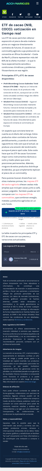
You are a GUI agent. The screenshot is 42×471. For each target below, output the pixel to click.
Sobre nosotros (25, 463)
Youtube (37, 17)
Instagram (29, 17)
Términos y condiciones (23, 320)
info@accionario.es (23, 452)
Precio (33, 252)
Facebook (12, 17)
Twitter (20, 17)
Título (6, 252)
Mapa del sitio (24, 461)
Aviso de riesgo (30, 382)
